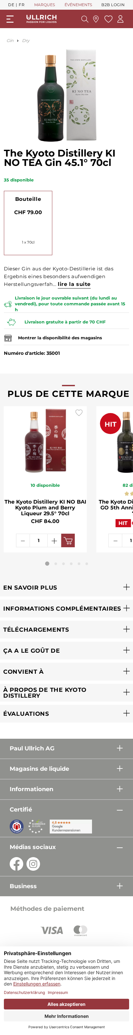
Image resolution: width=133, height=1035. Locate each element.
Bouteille (28, 199)
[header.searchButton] (85, 19)
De (11, 4)
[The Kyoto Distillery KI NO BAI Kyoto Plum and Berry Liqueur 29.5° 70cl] (45, 440)
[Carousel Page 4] (71, 563)
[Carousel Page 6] (87, 563)
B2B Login (113, 4)
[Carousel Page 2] (56, 563)
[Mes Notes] (107, 19)
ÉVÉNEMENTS (78, 4)
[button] (66, 587)
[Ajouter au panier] (68, 540)
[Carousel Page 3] (63, 563)
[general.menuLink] (10, 19)
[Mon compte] (120, 19)
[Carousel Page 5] (79, 563)
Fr (22, 4)
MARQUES (44, 4)
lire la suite (74, 284)
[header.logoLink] (41, 19)
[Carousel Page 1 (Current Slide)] (47, 563)
